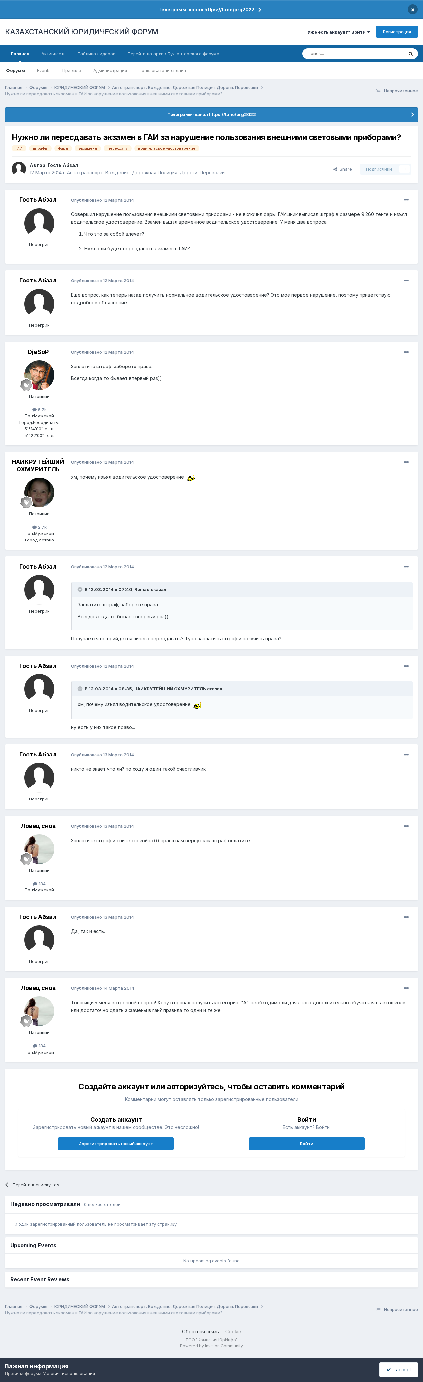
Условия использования (69, 1373)
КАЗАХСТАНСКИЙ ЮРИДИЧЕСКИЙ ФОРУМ (81, 31)
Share (344, 169)
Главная (20, 53)
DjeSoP (38, 351)
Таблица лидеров (97, 53)
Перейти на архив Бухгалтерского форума (173, 53)
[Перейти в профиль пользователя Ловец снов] (39, 849)
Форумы (15, 70)
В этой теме (383, 53)
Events (44, 70)
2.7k (42, 527)
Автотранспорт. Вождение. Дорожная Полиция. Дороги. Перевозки (146, 172)
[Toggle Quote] (81, 589)
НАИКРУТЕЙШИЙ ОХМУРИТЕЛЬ (38, 465)
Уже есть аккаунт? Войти (337, 32)
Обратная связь (200, 1331)
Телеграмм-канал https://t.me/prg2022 (206, 9)
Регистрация (397, 31)
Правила (71, 70)
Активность (53, 53)
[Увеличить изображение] (190, 477)
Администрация (110, 70)
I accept (401, 1369)
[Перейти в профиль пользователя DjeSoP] (39, 375)
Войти (306, 1143)
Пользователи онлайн (162, 70)
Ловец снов (38, 825)
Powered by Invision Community (211, 1345)
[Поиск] (411, 53)
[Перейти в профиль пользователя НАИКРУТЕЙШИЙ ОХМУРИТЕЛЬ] (39, 492)
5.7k (42, 409)
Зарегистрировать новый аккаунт (116, 1143)
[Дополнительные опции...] (406, 200)
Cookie (233, 1331)
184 (41, 883)
